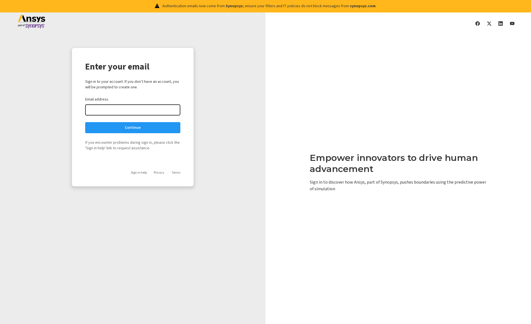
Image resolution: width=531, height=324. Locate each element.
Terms (175, 172)
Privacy (159, 172)
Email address (96, 99)
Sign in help (139, 172)
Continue (133, 127)
